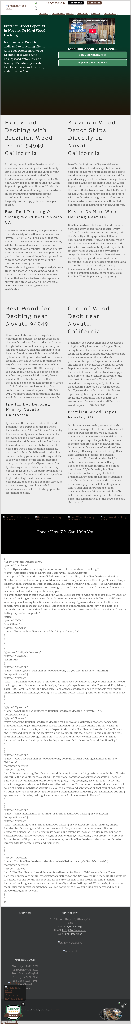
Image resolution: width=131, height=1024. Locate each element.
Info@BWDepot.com (74, 930)
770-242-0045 (74, 926)
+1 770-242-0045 (55, 2)
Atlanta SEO (55, 1010)
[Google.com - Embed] (25, 932)
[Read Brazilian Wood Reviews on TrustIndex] (15, 998)
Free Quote (94, 3)
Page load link (9, 1022)
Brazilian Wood (73, 934)
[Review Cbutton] (13, 1012)
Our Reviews (75, 3)
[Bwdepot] (110, 1014)
